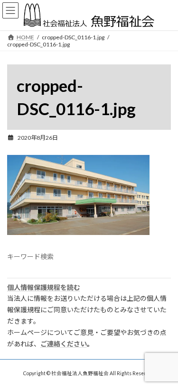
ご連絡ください (63, 344)
